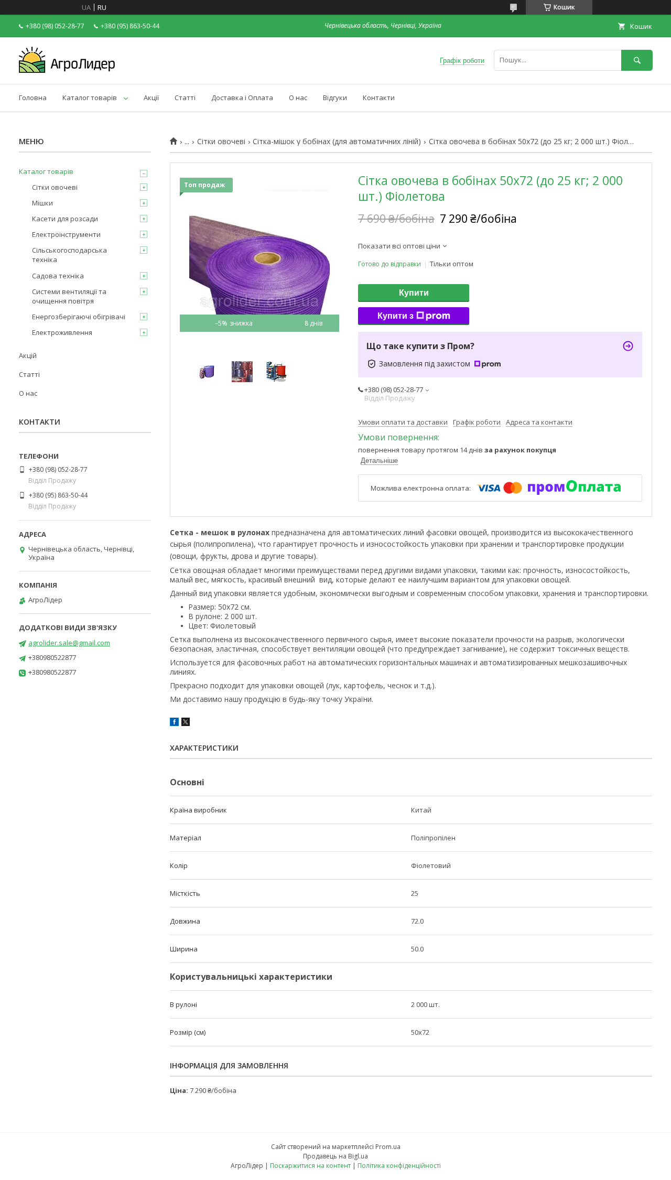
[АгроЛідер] (67, 70)
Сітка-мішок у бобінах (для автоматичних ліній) (337, 141)
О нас (298, 97)
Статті (185, 97)
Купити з (395, 315)
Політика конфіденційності (399, 1165)
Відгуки (335, 97)
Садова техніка (58, 275)
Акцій (28, 355)
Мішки (42, 203)
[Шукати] (637, 60)
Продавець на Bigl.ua (335, 1156)
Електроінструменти (66, 234)
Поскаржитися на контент (310, 1165)
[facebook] (174, 723)
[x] (185, 723)
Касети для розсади (65, 218)
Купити (414, 292)
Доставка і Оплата (242, 97)
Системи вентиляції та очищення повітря (69, 296)
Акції (151, 97)
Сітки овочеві (221, 141)
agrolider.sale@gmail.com (69, 642)
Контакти (379, 97)
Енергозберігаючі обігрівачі (78, 316)
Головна (33, 97)
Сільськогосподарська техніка (69, 254)
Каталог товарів (89, 97)
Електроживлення (62, 332)
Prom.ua (388, 1146)
